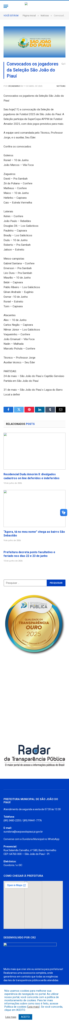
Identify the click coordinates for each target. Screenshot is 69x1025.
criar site (26, 969)
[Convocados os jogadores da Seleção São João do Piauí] (34, 41)
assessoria (29, 972)
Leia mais (33, 1006)
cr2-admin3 (14, 86)
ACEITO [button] (25, 1016)
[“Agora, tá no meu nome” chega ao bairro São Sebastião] (34, 508)
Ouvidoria (9, 865)
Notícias (61, 86)
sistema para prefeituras (48, 969)
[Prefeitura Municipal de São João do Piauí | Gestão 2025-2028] (34, 6)
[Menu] (6, 6)
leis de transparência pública (24, 980)
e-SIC (19, 865)
